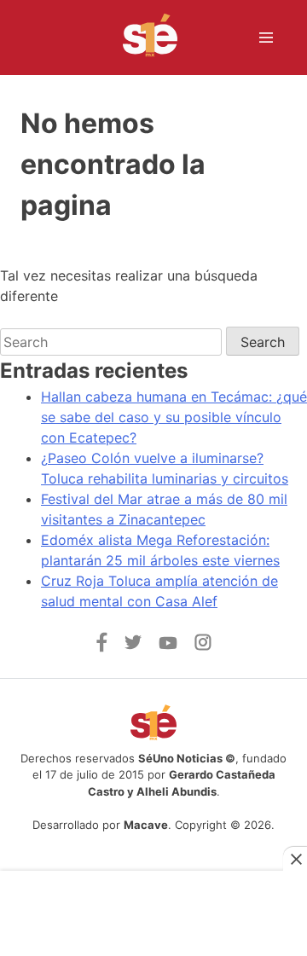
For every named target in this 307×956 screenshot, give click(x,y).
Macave (146, 824)
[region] (153, 906)
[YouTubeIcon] (168, 644)
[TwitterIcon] (133, 644)
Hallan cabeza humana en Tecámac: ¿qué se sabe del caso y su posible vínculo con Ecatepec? (174, 417)
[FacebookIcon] (101, 647)
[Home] (139, 37)
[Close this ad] (295, 859)
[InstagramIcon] (202, 645)
